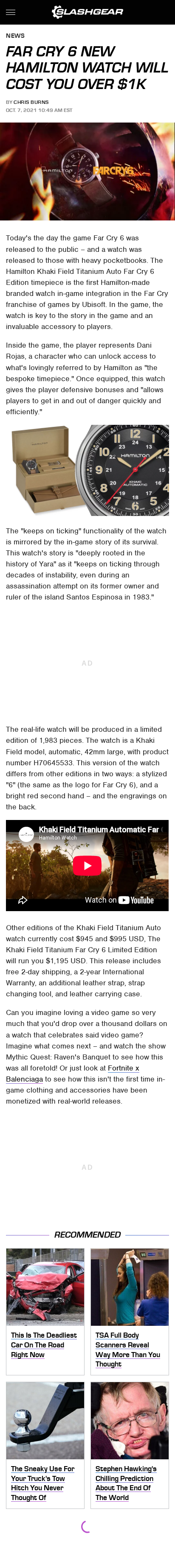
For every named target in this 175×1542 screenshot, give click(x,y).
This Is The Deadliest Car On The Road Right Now (44, 1344)
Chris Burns (31, 102)
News (15, 36)
